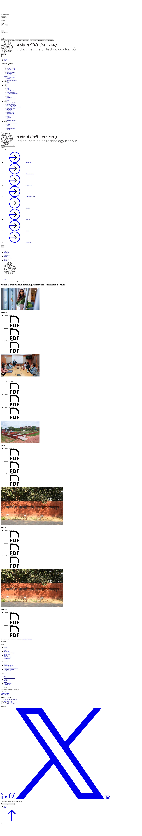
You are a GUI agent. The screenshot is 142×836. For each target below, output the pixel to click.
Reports (5, 664)
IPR (7, 84)
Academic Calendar (11, 74)
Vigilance (6, 680)
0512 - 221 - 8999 (11, 704)
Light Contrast (33, 40)
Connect (5, 260)
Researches (28, 242)
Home (5, 66)
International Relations (12, 122)
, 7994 (15, 700)
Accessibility (11, 803)
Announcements (30, 173)
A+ (6, 803)
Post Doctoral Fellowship (12, 93)
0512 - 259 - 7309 (8, 701)
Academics (6, 70)
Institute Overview (11, 68)
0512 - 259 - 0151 (5, 694)
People (5, 256)
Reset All (3, 17)
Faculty (8, 86)
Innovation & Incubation (9, 652)
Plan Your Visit (7, 670)
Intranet (5, 682)
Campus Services (11, 104)
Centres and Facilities (11, 80)
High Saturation (10, 40)
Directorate (9, 97)
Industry (8, 124)
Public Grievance (8, 683)
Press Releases (7, 658)
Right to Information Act (9, 678)
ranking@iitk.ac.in (27, 639)
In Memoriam (7, 684)
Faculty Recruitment (11, 90)
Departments (9, 73)
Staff (8, 88)
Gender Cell (9, 109)
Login (5, 676)
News (27, 230)
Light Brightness (49, 40)
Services (5, 259)
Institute (5, 647)
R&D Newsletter (10, 78)
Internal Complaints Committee (11, 668)
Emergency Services (11, 102)
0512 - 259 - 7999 (9, 700)
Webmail (9, 117)
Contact (5, 655)
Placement (9, 126)
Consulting (6, 651)
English (5, 59)
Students (9, 89)
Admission (28, 162)
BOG (8, 96)
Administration (7, 257)
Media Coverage (7, 656)
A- (1, 803)
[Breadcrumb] (1, 277)
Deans (8, 100)
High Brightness (41, 40)
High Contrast (26, 40)
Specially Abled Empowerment (14, 106)
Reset (2, 23)
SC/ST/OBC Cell (11, 108)
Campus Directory (8, 666)
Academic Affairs (11, 72)
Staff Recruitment (11, 92)
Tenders (8, 129)
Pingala (8, 116)
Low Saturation (18, 40)
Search (2, 145)
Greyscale (3, 40)
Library (8, 118)
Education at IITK (11, 69)
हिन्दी (5, 60)
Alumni (8, 125)
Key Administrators (11, 98)
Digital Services (10, 112)
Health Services (10, 110)
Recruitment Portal (11, 128)
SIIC (8, 82)
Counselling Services (11, 105)
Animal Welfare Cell (8, 665)
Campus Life (7, 654)
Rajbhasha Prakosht (11, 120)
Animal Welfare (10, 113)
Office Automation (11, 114)
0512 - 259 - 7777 (12, 702)
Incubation (6, 255)
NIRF (5, 650)
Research (6, 76)
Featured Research (11, 77)
